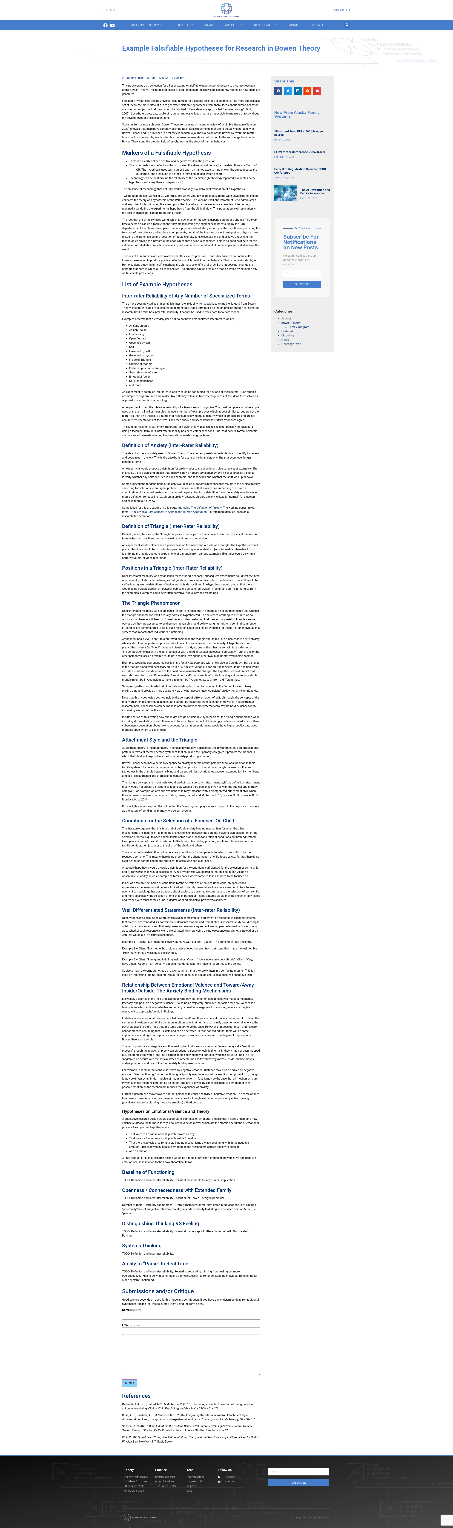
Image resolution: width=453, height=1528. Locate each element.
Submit (129, 1383)
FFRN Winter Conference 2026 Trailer (299, 152)
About (294, 25)
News (209, 25)
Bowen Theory (291, 322)
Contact (109, 10)
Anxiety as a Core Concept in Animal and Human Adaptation (169, 512)
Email (131, 1325)
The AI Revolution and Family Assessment (315, 191)
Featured (287, 331)
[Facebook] (105, 25)
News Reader (264, 25)
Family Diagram (298, 327)
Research (182, 25)
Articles (231, 25)
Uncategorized (291, 344)
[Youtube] (112, 25)
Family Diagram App (144, 25)
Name (131, 1310)
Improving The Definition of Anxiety (200, 507)
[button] (347, 25)
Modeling (287, 335)
